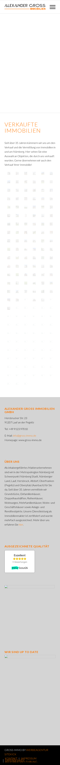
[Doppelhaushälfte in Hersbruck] (8, 274)
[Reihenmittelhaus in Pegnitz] (8, 291)
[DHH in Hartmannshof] (26, 190)
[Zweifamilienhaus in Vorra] (8, 384)
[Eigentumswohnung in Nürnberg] (51, 325)
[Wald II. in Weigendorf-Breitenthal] (8, 224)
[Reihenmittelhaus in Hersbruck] (51, 333)
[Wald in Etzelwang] (17, 258)
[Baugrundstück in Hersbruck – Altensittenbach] (17, 274)
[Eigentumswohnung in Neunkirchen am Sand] (17, 283)
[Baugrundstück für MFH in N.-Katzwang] (34, 232)
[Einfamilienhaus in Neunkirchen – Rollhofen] (51, 291)
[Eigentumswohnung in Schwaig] (42, 249)
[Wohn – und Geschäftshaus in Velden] (17, 300)
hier (21, 524)
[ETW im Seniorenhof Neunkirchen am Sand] (17, 173)
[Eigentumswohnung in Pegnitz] (17, 325)
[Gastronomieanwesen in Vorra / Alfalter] (8, 317)
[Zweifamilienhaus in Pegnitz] (26, 367)
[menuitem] (51, 6)
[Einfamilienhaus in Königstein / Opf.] (34, 300)
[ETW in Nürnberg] (17, 198)
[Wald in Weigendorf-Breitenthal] (42, 224)
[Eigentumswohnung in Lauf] (26, 258)
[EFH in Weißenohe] (42, 173)
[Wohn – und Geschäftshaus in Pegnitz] (17, 308)
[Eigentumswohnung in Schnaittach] (42, 317)
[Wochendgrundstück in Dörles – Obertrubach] (26, 342)
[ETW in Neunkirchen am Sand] (17, 182)
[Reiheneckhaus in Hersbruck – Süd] (34, 317)
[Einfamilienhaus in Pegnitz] (51, 283)
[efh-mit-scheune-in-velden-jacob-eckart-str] (42, 274)
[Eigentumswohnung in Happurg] (42, 350)
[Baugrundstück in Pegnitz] (17, 232)
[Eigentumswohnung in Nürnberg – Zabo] (42, 300)
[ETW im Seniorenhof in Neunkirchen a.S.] (51, 173)
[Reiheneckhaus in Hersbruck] (17, 376)
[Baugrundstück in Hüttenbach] (26, 300)
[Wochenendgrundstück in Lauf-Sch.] (42, 182)
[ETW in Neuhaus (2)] (26, 224)
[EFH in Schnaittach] (8, 182)
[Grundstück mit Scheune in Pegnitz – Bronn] (26, 350)
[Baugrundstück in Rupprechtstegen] (26, 283)
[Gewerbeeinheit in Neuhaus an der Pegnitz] (34, 291)
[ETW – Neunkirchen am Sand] (51, 215)
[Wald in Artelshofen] (26, 359)
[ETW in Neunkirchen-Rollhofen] (26, 232)
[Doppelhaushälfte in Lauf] (8, 266)
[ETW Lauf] (51, 207)
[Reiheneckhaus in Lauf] (8, 241)
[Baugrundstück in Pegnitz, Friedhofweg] (8, 249)
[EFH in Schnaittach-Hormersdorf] (42, 198)
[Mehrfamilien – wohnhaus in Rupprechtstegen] (34, 367)
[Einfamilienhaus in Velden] (26, 317)
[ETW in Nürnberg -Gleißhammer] (51, 224)
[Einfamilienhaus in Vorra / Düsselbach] (17, 317)
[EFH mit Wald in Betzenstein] (17, 207)
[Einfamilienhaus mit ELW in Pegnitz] (51, 258)
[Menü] (51, 6)
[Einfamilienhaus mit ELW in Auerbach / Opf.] (34, 283)
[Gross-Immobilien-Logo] (24, 6)
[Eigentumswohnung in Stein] (8, 258)
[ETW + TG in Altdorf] (34, 182)
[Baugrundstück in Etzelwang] (8, 283)
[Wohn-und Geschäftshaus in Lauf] (34, 207)
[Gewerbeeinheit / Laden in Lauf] (51, 249)
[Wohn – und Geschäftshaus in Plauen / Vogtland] (26, 266)
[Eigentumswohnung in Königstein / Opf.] (8, 333)
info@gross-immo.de (24, 435)
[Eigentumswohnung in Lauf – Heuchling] (8, 300)
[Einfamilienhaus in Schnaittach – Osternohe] (51, 359)
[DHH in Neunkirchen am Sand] (26, 182)
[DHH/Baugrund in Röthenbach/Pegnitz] (26, 173)
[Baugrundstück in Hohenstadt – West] (34, 350)
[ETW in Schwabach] (51, 190)
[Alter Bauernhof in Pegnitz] (17, 249)
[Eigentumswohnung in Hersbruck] (17, 342)
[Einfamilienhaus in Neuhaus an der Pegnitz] (34, 274)
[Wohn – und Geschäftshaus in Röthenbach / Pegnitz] (34, 258)
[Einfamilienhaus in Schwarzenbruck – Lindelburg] (34, 266)
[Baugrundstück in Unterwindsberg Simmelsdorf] (26, 207)
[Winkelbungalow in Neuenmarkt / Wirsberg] (51, 241)
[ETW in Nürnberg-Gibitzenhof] (34, 190)
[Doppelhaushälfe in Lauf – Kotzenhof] (42, 291)
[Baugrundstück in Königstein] (17, 241)
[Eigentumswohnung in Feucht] (34, 249)
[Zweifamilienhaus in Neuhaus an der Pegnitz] (42, 359)
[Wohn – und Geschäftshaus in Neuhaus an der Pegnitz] (17, 384)
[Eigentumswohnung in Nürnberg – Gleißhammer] (42, 266)
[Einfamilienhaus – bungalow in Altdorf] (34, 359)
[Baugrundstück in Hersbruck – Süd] (8, 325)
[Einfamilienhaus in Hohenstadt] (26, 274)
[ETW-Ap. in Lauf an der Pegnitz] (26, 215)
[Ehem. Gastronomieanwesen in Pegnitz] (51, 308)
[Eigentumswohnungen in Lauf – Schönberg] (17, 291)
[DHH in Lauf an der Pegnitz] (51, 198)
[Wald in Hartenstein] (42, 258)
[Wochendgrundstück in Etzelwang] (42, 241)
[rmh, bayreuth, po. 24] (8, 173)
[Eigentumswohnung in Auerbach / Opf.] (51, 317)
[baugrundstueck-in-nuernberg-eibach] (17, 266)
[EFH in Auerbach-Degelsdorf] (42, 190)
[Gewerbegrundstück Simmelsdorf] (42, 207)
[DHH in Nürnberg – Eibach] (34, 241)
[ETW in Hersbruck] (8, 232)
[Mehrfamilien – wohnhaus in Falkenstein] (42, 325)
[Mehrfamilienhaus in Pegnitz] (8, 359)
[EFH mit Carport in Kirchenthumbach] (26, 241)
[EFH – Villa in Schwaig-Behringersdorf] (34, 215)
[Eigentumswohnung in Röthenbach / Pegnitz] (17, 333)
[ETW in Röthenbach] (8, 215)
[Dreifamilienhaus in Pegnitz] (34, 308)
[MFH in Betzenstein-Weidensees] (34, 224)
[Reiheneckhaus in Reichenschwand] (8, 190)
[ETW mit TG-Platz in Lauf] (8, 198)
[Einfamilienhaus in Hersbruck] (51, 376)
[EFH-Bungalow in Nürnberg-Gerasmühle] (26, 384)
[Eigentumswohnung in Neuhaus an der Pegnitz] (42, 342)
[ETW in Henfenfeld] (26, 198)
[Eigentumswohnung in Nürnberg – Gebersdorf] (51, 300)
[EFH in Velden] (17, 215)
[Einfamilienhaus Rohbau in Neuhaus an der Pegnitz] (51, 274)
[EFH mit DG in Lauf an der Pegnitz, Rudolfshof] (8, 207)
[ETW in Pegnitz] (34, 198)
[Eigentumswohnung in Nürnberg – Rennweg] (42, 283)
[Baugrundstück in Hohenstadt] (34, 376)
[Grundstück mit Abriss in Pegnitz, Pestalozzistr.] (26, 249)
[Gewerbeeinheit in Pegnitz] (8, 342)
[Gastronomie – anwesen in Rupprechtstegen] (17, 367)
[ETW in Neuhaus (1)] (17, 224)
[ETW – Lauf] (42, 215)
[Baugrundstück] (26, 308)
